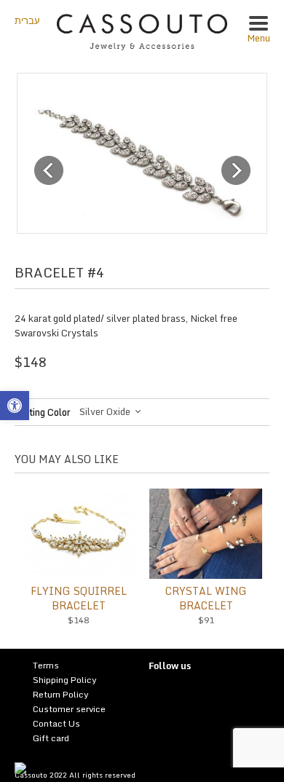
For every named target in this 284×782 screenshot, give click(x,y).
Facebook (210, 698)
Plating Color (43, 412)
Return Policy (61, 694)
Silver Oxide (104, 411)
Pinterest (189, 698)
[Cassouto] (142, 30)
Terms (46, 665)
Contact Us (56, 723)
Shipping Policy (65, 680)
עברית (27, 20)
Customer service (69, 709)
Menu (258, 38)
